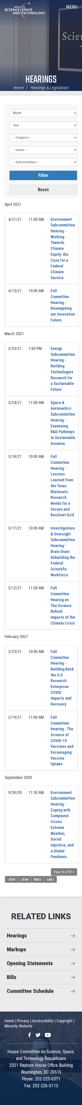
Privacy (23, 1020)
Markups (16, 949)
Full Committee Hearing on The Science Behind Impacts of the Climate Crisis (63, 605)
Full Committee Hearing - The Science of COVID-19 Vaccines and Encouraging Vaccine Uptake (62, 740)
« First (11, 879)
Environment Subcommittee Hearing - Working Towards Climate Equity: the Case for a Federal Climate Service (63, 248)
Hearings (41, 80)
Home (18, 87)
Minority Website (19, 1026)
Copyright (64, 1020)
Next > (37, 879)
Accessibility (43, 1020)
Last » (50, 879)
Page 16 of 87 (63, 872)
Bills (11, 977)
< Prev (24, 879)
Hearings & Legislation (50, 87)
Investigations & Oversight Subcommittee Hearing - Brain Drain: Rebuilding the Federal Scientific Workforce (63, 551)
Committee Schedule (30, 991)
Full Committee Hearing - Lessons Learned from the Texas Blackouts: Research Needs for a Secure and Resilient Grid (62, 485)
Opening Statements (30, 963)
